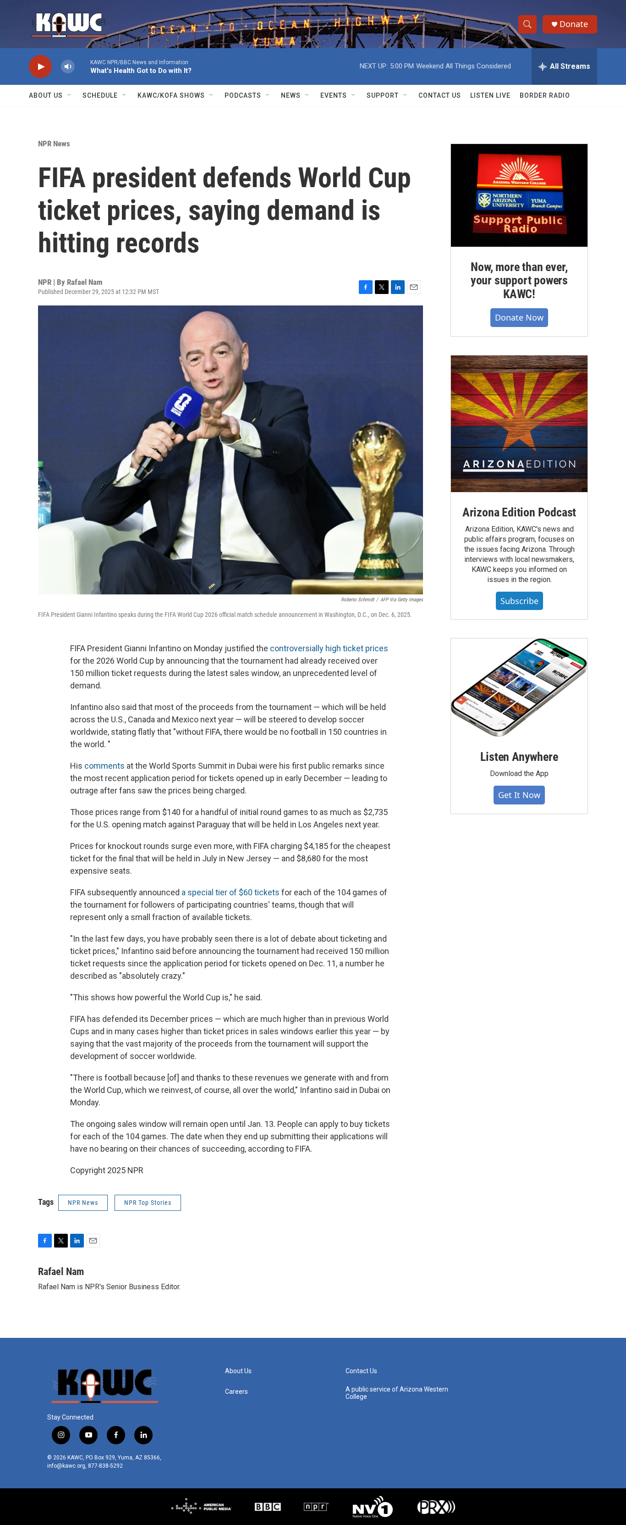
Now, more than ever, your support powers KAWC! (519, 280)
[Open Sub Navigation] (69, 95)
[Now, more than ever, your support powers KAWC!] (519, 195)
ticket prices (365, 648)
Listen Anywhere (519, 757)
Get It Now (519, 794)
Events (333, 95)
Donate (574, 24)
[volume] (68, 66)
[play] (40, 66)
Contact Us (439, 95)
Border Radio (545, 95)
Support (383, 95)
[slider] (82, 66)
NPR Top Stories (147, 1202)
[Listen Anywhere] (519, 687)
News (291, 95)
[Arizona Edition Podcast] (519, 423)
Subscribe (519, 600)
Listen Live (490, 95)
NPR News (54, 143)
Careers (236, 1391)
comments (104, 766)
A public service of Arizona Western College (397, 1393)
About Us (46, 95)
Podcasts (243, 95)
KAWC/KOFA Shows (171, 95)
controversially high (305, 648)
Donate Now (519, 317)
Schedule (100, 95)
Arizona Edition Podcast (519, 512)
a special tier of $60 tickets (230, 892)
